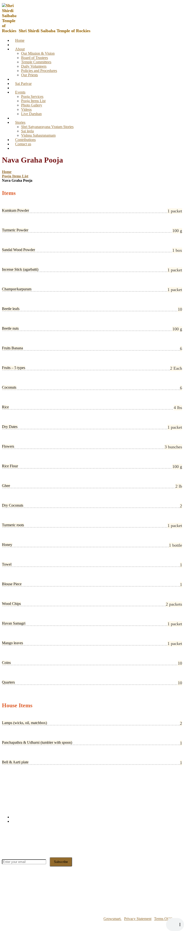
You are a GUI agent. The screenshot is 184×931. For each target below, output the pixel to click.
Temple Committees (36, 62)
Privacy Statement (137, 919)
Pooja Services (32, 96)
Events (20, 92)
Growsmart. (112, 919)
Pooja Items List (33, 101)
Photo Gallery (31, 105)
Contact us (23, 144)
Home (19, 40)
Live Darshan (31, 114)
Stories (20, 122)
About (20, 49)
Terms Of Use (164, 919)
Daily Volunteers (33, 66)
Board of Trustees (34, 58)
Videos (26, 109)
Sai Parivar (23, 84)
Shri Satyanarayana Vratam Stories (47, 127)
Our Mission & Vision (38, 53)
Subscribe (61, 862)
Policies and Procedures (39, 71)
